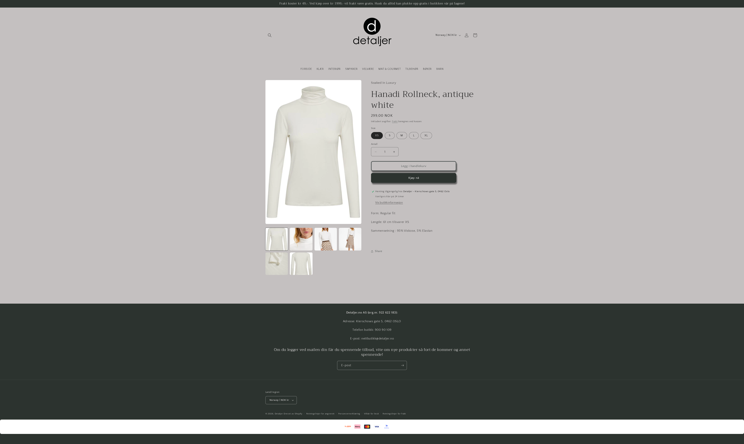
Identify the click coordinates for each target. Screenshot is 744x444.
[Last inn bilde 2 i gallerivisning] (301, 239)
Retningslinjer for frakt (394, 414)
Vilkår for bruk (371, 414)
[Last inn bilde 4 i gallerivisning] (350, 239)
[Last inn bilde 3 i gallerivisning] (325, 239)
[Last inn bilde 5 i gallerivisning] (276, 263)
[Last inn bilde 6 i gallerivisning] (301, 263)
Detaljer (279, 414)
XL (426, 135)
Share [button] (378, 251)
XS (377, 135)
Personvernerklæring (349, 414)
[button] (269, 35)
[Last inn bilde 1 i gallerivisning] (276, 239)
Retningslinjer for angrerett (320, 414)
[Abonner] (402, 365)
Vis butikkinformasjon (389, 202)
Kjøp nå (413, 178)
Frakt (395, 121)
